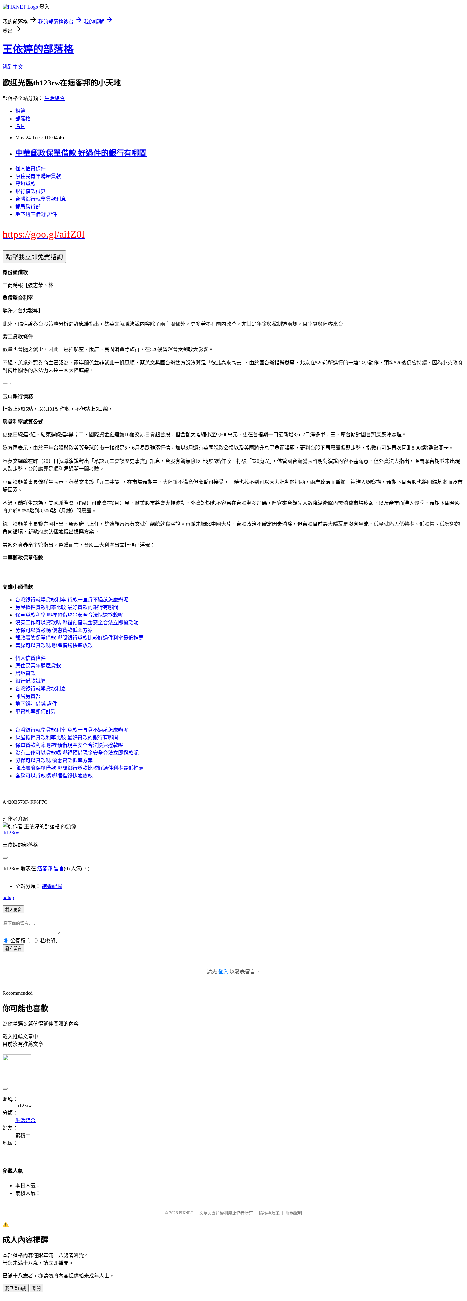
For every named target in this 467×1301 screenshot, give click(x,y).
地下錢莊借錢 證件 (36, 214)
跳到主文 (13, 67)
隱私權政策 (269, 1212)
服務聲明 (294, 1212)
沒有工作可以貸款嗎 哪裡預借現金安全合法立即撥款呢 (77, 622)
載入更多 (13, 909)
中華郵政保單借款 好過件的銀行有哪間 (81, 153)
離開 (36, 1288)
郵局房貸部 (28, 206)
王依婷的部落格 (38, 49)
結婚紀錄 (52, 886)
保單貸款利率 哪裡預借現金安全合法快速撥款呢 (69, 615)
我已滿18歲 (15, 1288)
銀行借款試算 (30, 191)
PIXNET (186, 1212)
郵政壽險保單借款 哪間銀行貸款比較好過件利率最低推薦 (79, 637)
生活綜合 (54, 98)
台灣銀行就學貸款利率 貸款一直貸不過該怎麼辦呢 (71, 599)
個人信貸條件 (30, 168)
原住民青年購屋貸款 (38, 176)
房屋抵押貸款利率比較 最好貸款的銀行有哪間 (66, 607)
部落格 (22, 118)
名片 (20, 126)
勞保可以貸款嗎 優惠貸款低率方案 (54, 630)
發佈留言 (13, 948)
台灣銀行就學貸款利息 (40, 199)
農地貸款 (25, 183)
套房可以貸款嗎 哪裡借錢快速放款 (54, 645)
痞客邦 (44, 868)
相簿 (20, 111)
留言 (59, 868)
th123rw (11, 832)
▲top (8, 897)
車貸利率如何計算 (35, 711)
